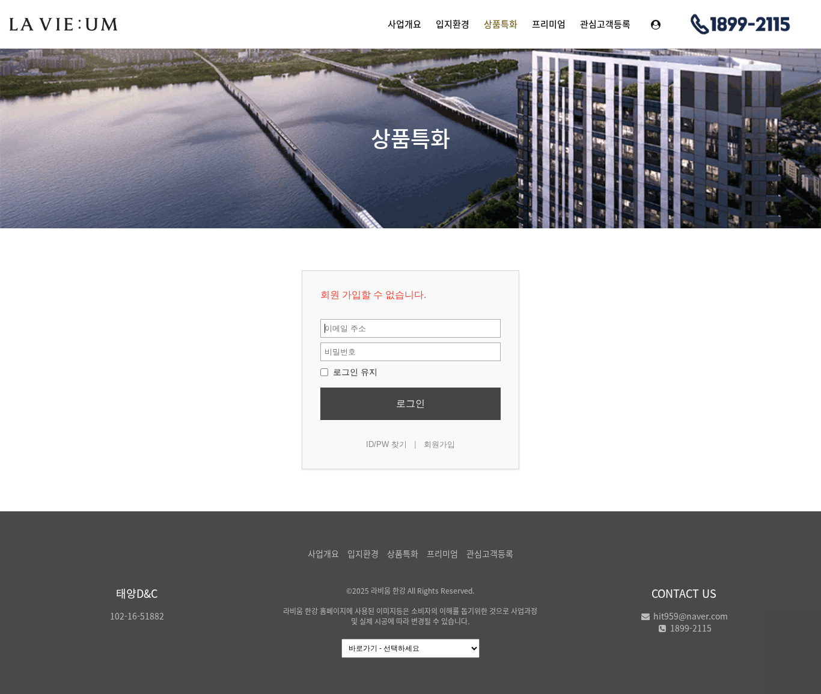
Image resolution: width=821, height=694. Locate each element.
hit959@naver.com (689, 616)
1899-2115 (690, 628)
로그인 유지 (354, 372)
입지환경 (452, 24)
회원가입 (439, 444)
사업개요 (404, 24)
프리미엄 (549, 24)
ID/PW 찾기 (386, 444)
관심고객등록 (605, 24)
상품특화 (500, 24)
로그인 (410, 403)
